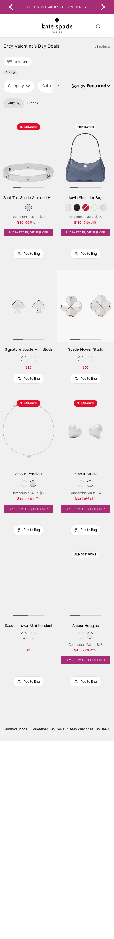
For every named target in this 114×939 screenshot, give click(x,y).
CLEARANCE (28, 127)
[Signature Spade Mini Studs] (28, 306)
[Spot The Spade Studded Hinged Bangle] (28, 155)
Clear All (34, 103)
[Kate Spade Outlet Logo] (57, 25)
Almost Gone (85, 554)
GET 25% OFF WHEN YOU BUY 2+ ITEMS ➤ (57, 7)
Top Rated (85, 127)
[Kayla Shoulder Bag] (85, 155)
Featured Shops (15, 729)
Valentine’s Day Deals (48, 729)
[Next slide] (103, 7)
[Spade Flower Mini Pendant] (28, 582)
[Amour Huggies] (85, 582)
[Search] (98, 26)
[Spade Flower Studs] (85, 306)
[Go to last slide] (11, 7)
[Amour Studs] (85, 431)
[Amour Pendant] (28, 431)
